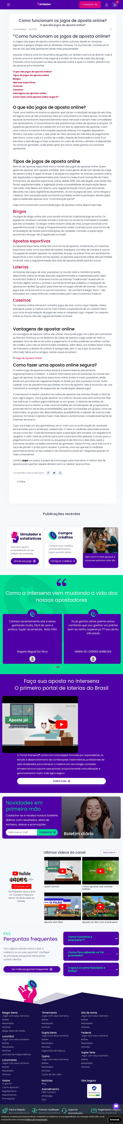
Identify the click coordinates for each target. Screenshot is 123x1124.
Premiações (8, 1098)
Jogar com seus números (15, 1015)
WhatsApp (47, 1095)
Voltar (22, 481)
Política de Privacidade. (36, 1119)
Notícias (6, 1027)
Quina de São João (52, 1074)
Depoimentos (9, 1094)
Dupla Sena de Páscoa (53, 1050)
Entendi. (115, 1119)
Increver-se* (22, 886)
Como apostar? (10, 1087)
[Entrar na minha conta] (106, 5)
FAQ (44, 1099)
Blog (44, 1083)
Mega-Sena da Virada (13, 1030)
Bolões (5, 1019)
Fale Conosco (49, 1092)
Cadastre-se (90, 4)
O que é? (7, 1083)
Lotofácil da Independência (16, 1054)
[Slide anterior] (12, 636)
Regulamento (9, 1091)
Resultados (8, 1023)
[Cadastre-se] (8, 4)
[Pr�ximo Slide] (111, 636)
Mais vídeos (109, 852)
